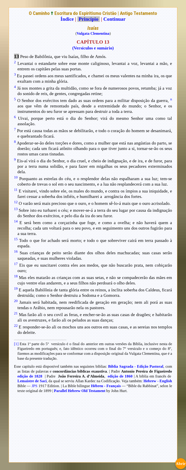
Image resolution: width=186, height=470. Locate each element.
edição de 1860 (120, 376)
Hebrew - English (157, 381)
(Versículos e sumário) (93, 48)
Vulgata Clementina (93, 33)
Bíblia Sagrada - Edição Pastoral (135, 366)
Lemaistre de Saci (32, 381)
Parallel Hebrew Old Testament (79, 391)
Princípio (88, 19)
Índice (67, 19)
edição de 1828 (29, 376)
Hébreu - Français (106, 386)
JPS (34, 386)
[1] (16, 344)
